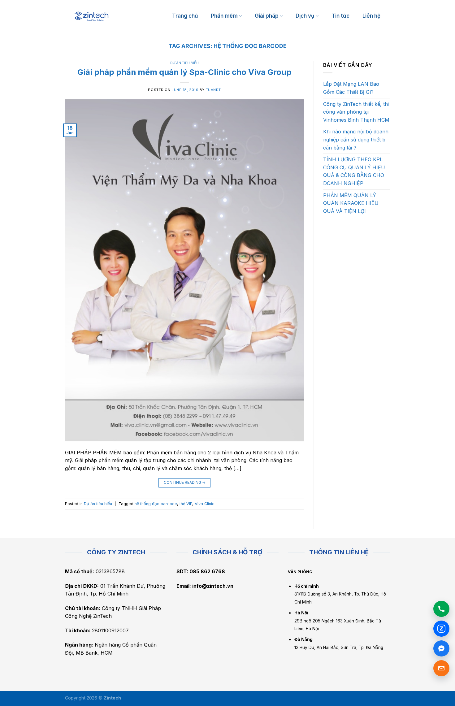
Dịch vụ (305, 16)
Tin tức (340, 16)
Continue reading (185, 482)
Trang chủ (185, 16)
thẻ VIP (186, 503)
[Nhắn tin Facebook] (441, 648)
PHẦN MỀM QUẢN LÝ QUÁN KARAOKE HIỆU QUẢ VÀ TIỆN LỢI (351, 203)
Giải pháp (267, 16)
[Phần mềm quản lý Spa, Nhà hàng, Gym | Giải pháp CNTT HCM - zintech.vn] (91, 16)
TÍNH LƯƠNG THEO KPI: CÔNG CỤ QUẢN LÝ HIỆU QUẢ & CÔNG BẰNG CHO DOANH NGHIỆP (354, 171)
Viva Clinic (204, 503)
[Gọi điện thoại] (441, 609)
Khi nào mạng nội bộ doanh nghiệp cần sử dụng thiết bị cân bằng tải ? (355, 139)
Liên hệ (371, 16)
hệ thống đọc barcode (156, 503)
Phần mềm (224, 16)
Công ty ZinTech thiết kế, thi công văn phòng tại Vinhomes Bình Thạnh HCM (356, 112)
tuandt (213, 90)
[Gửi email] (441, 668)
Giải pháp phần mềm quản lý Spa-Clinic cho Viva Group (184, 72)
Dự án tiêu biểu (184, 63)
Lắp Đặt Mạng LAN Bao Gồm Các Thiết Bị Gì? (351, 88)
